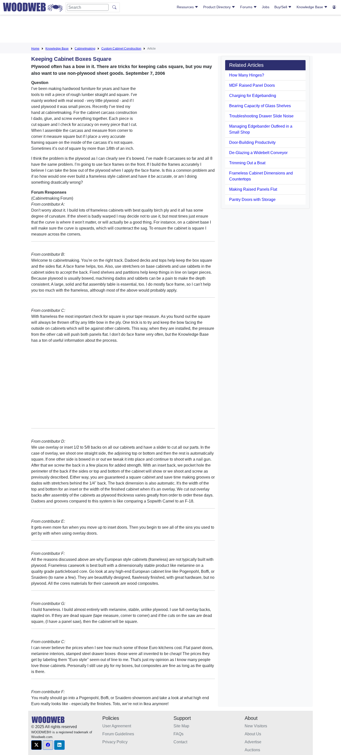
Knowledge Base (310, 7)
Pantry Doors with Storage (252, 199)
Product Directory (217, 7)
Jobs (265, 7)
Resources (186, 7)
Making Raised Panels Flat (253, 189)
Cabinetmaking (85, 48)
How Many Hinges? (246, 75)
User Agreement (116, 726)
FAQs (178, 734)
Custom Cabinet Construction (121, 48)
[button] (36, 745)
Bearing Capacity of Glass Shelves (260, 106)
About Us (253, 734)
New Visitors (256, 726)
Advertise (253, 742)
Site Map (181, 726)
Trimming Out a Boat (247, 163)
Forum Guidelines (118, 734)
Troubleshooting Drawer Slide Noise (261, 116)
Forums (246, 7)
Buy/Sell (281, 7)
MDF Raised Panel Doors (252, 85)
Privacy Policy (115, 742)
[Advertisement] (170, 29)
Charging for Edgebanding (252, 95)
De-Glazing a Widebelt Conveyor (258, 153)
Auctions (252, 750)
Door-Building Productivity (252, 142)
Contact (180, 742)
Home (35, 48)
